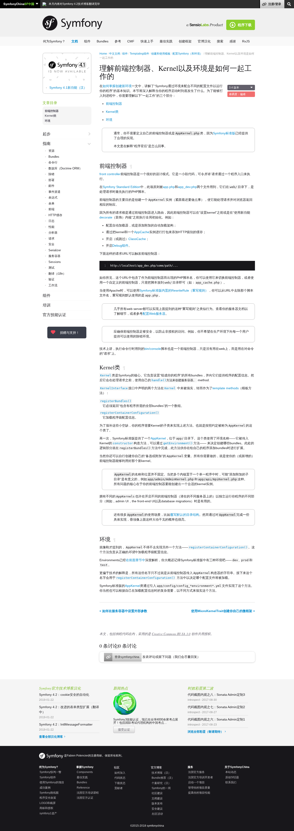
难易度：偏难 (237, 94)
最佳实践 (166, 41)
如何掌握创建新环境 (117, 86)
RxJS (246, 41)
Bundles (102, 41)
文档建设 (157, 798)
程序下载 (245, 24)
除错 (51, 174)
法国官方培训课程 (88, 792)
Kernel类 (50, 115)
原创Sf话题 (232, 777)
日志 (51, 221)
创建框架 (185, 41)
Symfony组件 (48, 777)
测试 (51, 267)
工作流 (52, 285)
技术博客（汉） (161, 772)
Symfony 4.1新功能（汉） (68, 87)
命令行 (52, 162)
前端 (51, 209)
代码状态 (119, 777)
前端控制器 (52, 111)
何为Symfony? (48, 767)
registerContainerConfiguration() (129, 412)
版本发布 (157, 803)
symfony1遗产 (48, 813)
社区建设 (157, 793)
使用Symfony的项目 (52, 782)
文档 (74, 41)
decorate (105, 217)
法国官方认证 (85, 797)
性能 (51, 227)
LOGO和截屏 (48, 803)
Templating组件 (139, 53)
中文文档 (114, 53)
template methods (225, 388)
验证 (51, 279)
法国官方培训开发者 (200, 777)
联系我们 (230, 782)
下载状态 (119, 783)
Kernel (105, 375)
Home (103, 53)
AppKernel (158, 438)
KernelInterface (114, 388)
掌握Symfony (84, 767)
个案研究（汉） (161, 783)
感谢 (232, 41)
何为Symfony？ (54, 41)
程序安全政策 (48, 797)
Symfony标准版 (224, 133)
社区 (116, 767)
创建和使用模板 (160, 53)
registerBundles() (115, 401)
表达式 (52, 197)
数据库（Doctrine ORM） (65, 168)
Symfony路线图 (49, 792)
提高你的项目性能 (199, 792)
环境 (47, 120)
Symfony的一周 (161, 788)
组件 (87, 41)
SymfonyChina (18, 4)
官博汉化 (204, 41)
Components (85, 772)
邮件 (51, 186)
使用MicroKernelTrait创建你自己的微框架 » (223, 611)
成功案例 (45, 787)
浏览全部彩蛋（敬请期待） (205, 731)
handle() (159, 380)
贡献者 (118, 788)
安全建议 (157, 808)
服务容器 (54, 256)
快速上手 (147, 41)
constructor (123, 443)
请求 (51, 238)
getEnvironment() (178, 443)
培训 (47, 305)
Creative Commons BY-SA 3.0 (171, 634)
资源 (51, 150)
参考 (118, 41)
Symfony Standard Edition (121, 187)
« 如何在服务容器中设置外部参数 (123, 611)
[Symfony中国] (206, 24)
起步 (47, 134)
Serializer (54, 250)
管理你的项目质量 (199, 787)
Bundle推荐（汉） (163, 777)
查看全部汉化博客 (51, 736)
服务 (190, 767)
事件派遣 (54, 191)
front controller (110, 174)
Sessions (54, 262)
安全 (51, 244)
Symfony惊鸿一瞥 (50, 772)
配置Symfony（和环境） (187, 53)
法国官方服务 (196, 772)
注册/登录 (274, 4)
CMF (130, 41)
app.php (169, 187)
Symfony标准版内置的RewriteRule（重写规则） (173, 290)
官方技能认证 (54, 315)
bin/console (152, 349)
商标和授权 (46, 808)
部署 (51, 180)
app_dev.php (187, 187)
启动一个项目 (196, 782)
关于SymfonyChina (237, 767)
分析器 (52, 232)
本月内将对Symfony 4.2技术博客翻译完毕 (74, 4)
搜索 (220, 41)
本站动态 (230, 772)
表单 (51, 203)
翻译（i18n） (57, 273)
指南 (47, 144)
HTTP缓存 (55, 215)
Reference (83, 787)
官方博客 (156, 767)
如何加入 (119, 772)
